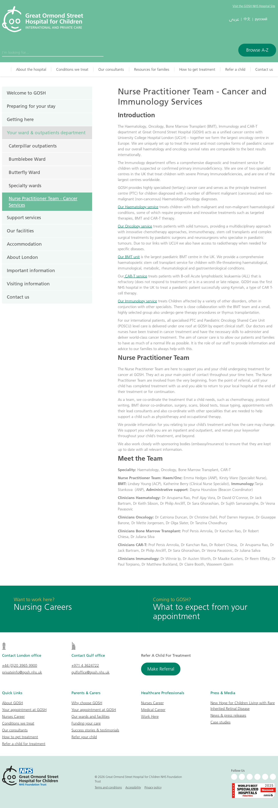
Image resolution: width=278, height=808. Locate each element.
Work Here (150, 716)
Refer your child (84, 737)
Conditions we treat (72, 69)
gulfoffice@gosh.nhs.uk (90, 672)
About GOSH (12, 703)
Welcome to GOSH (26, 93)
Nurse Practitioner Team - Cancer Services (43, 202)
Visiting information (28, 283)
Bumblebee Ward (27, 159)
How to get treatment (197, 69)
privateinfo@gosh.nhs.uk (22, 672)
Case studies (220, 722)
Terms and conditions (108, 787)
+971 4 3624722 (85, 665)
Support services (24, 217)
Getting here (20, 119)
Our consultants (111, 69)
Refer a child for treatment (23, 743)
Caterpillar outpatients (33, 146)
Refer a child (235, 69)
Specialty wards (25, 185)
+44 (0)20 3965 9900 (19, 665)
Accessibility (133, 787)
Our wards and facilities (90, 716)
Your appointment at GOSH (24, 709)
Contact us (264, 69)
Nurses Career (13, 716)
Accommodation (24, 244)
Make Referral (160, 669)
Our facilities (20, 231)
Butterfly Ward (24, 172)
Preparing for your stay (31, 106)
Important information (31, 270)
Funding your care (86, 723)
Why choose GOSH (86, 703)
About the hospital (31, 69)
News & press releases (228, 715)
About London (22, 257)
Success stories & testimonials (95, 730)
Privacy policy (153, 787)
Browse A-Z (257, 50)
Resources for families (151, 69)
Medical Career (153, 709)
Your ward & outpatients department (46, 132)
